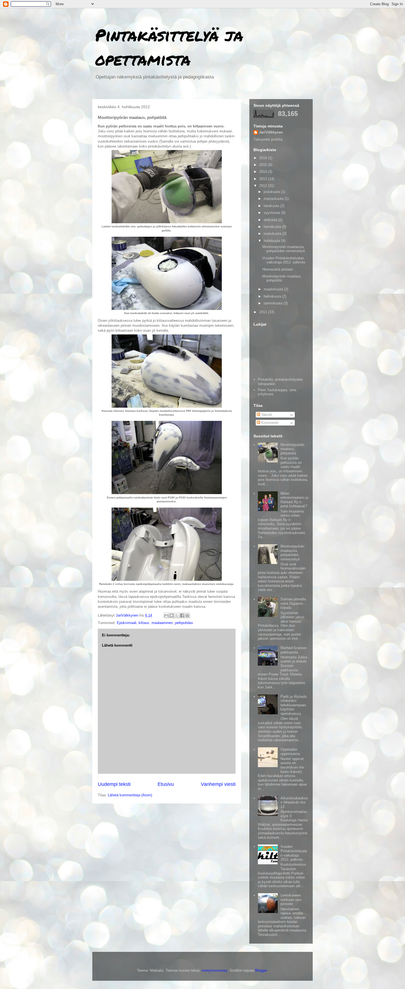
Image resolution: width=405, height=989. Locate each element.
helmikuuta (273, 296)
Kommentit (269, 423)
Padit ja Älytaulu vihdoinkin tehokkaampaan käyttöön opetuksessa (293, 705)
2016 (263, 158)
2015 (263, 165)
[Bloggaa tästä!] (171, 615)
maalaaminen (162, 623)
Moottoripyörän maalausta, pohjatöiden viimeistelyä (283, 249)
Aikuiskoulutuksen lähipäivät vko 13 (294, 802)
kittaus (144, 623)
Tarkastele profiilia (267, 139)
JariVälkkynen (271, 132)
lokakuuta (272, 206)
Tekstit (266, 415)
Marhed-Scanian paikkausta (293, 650)
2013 (263, 179)
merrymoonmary (214, 970)
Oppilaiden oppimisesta (290, 751)
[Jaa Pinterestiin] (187, 615)
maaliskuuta (274, 289)
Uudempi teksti (114, 784)
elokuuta (271, 220)
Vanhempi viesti (218, 784)
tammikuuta (274, 303)
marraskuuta (274, 199)
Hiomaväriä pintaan (277, 269)
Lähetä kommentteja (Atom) (130, 795)
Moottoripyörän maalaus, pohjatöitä (292, 449)
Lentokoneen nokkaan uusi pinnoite (291, 899)
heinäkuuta (273, 227)
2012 (263, 186)
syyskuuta (272, 213)
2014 (263, 172)
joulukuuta (272, 192)
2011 (263, 312)
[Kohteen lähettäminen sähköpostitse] (166, 615)
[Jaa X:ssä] (177, 615)
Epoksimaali (126, 623)
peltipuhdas (184, 623)
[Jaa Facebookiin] (182, 615)
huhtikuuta (272, 241)
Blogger (261, 970)
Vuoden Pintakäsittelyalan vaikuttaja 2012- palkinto (283, 260)
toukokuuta (273, 233)
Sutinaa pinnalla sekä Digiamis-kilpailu (293, 603)
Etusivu (166, 784)
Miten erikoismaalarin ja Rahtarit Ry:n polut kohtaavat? (294, 499)
